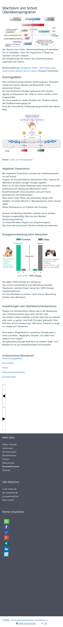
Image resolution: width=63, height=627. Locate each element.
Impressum (7, 448)
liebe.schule (8, 500)
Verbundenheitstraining (13, 372)
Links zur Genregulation (21, 159)
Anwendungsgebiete (12, 358)
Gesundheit (7, 363)
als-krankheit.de (10, 492)
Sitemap (6, 470)
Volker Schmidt (9, 444)
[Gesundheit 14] (3, 395)
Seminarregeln (9, 452)
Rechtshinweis (9, 455)
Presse (5, 459)
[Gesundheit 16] (3, 418)
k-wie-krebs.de (9, 489)
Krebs (5, 367)
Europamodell (9, 377)
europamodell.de (10, 496)
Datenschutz (8, 463)
